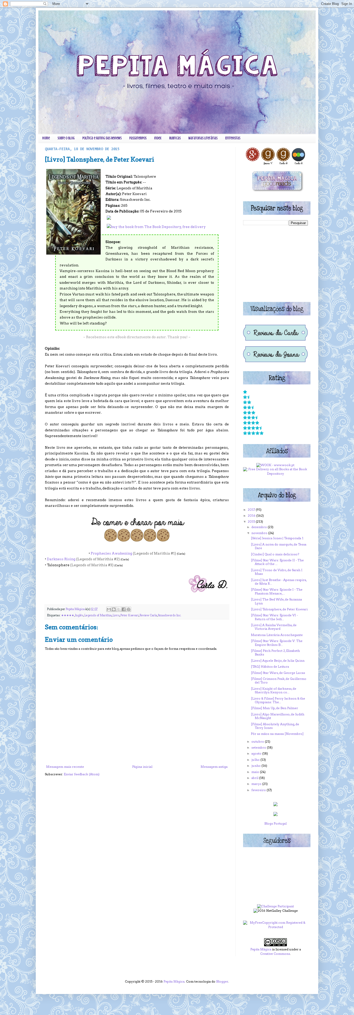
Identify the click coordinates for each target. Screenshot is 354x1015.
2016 (252, 515)
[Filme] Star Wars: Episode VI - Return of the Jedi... (274, 617)
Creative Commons (275, 954)
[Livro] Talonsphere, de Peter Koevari (279, 609)
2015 (252, 521)
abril (255, 778)
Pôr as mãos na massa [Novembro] (277, 734)
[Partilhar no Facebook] (123, 609)
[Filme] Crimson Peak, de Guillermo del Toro (278, 680)
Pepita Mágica (260, 949)
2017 (252, 510)
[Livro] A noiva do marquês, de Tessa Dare (278, 546)
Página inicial (142, 767)
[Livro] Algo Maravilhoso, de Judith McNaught (277, 716)
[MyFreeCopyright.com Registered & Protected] (275, 927)
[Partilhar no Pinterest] (128, 609)
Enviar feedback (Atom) (82, 774)
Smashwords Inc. (169, 615)
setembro (259, 747)
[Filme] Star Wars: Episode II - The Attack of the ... (277, 562)
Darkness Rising (61, 559)
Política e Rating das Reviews (102, 138)
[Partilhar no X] (118, 609)
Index (157, 138)
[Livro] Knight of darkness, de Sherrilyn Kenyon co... (273, 690)
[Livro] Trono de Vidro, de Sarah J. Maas (277, 572)
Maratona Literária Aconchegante (277, 635)
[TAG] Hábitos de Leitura (270, 666)
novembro (259, 533)
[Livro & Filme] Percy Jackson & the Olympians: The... (278, 700)
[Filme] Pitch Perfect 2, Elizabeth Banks (275, 652)
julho (255, 760)
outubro (258, 741)
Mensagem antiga (214, 767)
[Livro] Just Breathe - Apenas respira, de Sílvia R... (279, 581)
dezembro (259, 527)
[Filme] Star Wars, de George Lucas (278, 673)
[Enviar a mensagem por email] (108, 609)
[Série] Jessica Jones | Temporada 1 (277, 538)
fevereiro (259, 790)
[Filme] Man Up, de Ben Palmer (274, 708)
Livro (115, 615)
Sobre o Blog (66, 138)
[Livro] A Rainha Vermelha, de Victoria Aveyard (273, 627)
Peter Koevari (129, 615)
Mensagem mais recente (65, 767)
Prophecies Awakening (111, 553)
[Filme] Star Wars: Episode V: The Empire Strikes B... (276, 642)
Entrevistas (232, 138)
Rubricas (175, 138)
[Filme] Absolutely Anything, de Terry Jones (275, 726)
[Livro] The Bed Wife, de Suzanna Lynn (276, 601)
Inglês (79, 615)
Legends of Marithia (98, 615)
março (256, 784)
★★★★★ (67, 615)
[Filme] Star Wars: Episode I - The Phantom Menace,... (276, 591)
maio (255, 772)
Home (46, 138)
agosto (256, 753)
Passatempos (137, 138)
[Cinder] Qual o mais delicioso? (275, 554)
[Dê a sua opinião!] (113, 609)
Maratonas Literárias (202, 138)
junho (256, 766)
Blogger (222, 981)
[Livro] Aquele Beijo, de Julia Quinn (278, 660)
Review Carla (148, 615)
